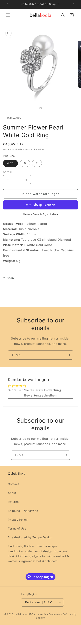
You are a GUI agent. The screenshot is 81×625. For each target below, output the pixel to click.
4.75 (10, 163)
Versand (7, 149)
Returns (13, 501)
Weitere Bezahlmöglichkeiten (40, 214)
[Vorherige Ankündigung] (7, 4)
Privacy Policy (18, 519)
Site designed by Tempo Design (30, 537)
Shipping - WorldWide (23, 510)
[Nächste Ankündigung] (73, 4)
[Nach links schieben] (32, 108)
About (12, 493)
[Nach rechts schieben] (49, 108)
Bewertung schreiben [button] (40, 395)
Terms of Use (17, 528)
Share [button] (11, 278)
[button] (8, 15)
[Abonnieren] (68, 355)
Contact (13, 484)
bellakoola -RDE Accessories (31, 614)
